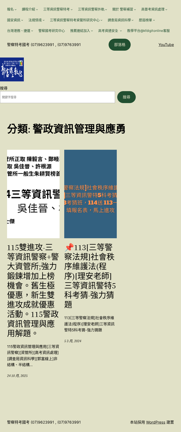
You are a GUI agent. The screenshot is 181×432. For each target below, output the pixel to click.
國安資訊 (13, 20)
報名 (10, 9)
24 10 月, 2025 (17, 375)
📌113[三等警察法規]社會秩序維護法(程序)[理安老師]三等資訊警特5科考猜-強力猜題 (90, 276)
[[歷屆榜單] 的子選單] (154, 20)
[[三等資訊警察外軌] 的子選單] (106, 9)
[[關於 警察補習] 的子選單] (135, 9)
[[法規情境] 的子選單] (44, 20)
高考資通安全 (108, 31)
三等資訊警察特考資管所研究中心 (75, 20)
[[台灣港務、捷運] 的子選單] (32, 31)
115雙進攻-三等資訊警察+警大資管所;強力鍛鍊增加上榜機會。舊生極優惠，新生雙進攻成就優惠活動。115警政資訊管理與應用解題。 (33, 290)
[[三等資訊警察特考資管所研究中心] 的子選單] (101, 20)
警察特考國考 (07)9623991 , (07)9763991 (44, 44)
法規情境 (35, 20)
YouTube (166, 44)
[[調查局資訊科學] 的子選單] (133, 20)
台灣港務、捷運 (18, 31)
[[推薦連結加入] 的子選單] (92, 31)
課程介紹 (28, 9)
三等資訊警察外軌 (91, 9)
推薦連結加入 (80, 31)
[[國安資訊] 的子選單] (22, 20)
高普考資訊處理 (152, 9)
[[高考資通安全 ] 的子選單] (121, 31)
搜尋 (4, 88)
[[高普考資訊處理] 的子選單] (166, 9)
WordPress (155, 422)
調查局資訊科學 (119, 20)
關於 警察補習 (122, 9)
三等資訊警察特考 (56, 9)
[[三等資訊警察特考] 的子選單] (72, 9)
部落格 (119, 44)
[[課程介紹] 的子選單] (37, 9)
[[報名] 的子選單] (16, 9)
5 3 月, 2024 (72, 341)
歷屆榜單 (145, 20)
